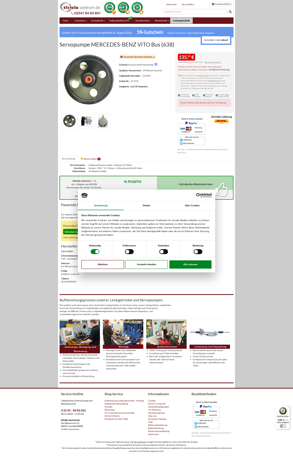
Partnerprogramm (156, 412)
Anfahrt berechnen (70, 429)
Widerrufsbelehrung (157, 425)
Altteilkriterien (214, 80)
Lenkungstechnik (181, 20)
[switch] (129, 251)
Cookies (152, 400)
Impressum (153, 434)
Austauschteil (203, 75)
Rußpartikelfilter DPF (119, 20)
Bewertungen (91, 158)
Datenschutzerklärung (158, 431)
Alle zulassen (190, 264)
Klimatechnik (161, 20)
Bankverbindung (156, 428)
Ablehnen (103, 264)
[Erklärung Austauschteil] (155, 64)
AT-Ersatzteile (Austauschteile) (120, 412)
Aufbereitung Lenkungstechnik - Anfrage (124, 400)
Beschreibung (68, 158)
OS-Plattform (154, 409)
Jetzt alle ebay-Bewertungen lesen (196, 184)
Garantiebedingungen (158, 406)
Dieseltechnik (142, 20)
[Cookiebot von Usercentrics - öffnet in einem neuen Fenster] (198, 195)
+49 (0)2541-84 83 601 (219, 69)
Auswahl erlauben (146, 264)
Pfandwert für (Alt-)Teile (116, 419)
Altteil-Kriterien (112, 416)
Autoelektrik (97, 20)
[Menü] (288, 407)
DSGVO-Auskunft (157, 403)
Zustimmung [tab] (101, 205)
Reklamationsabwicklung (116, 403)
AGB (150, 422)
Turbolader (79, 20)
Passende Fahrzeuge (133, 56)
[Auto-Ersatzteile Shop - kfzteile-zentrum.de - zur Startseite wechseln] (80, 8)
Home (65, 20)
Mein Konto (171, 4)
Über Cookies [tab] (192, 205)
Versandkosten (140, 442)
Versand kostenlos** (213, 62)
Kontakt (108, 406)
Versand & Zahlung (157, 419)
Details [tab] (146, 205)
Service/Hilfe (187, 4)
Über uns (152, 416)
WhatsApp (110, 409)
